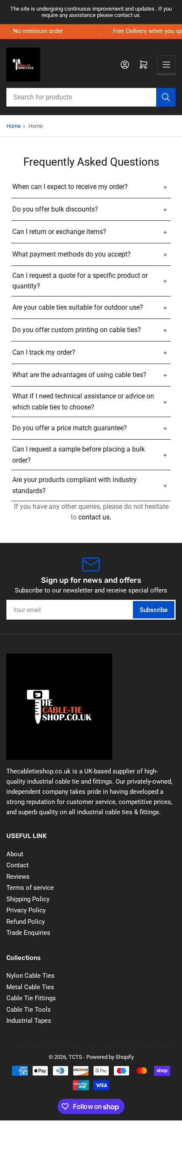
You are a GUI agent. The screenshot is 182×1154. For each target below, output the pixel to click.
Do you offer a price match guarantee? (69, 428)
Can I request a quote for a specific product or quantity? (80, 281)
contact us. (94, 517)
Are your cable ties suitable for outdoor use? (77, 307)
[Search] (166, 97)
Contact (17, 865)
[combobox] (91, 97)
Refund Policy (25, 921)
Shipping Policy (28, 899)
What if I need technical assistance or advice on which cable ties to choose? (83, 401)
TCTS (75, 1057)
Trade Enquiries (28, 933)
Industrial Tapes (28, 1020)
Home (13, 126)
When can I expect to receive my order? (70, 187)
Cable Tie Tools (28, 1009)
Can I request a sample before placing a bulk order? (78, 454)
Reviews (18, 876)
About (14, 854)
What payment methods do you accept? (71, 254)
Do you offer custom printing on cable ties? (76, 330)
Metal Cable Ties (30, 987)
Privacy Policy (26, 910)
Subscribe (154, 610)
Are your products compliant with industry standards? (74, 485)
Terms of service (30, 888)
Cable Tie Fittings (31, 998)
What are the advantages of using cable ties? (79, 375)
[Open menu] (166, 64)
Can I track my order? (43, 352)
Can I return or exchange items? (59, 232)
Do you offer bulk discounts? (55, 209)
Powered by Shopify (110, 1057)
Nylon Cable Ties (30, 975)
